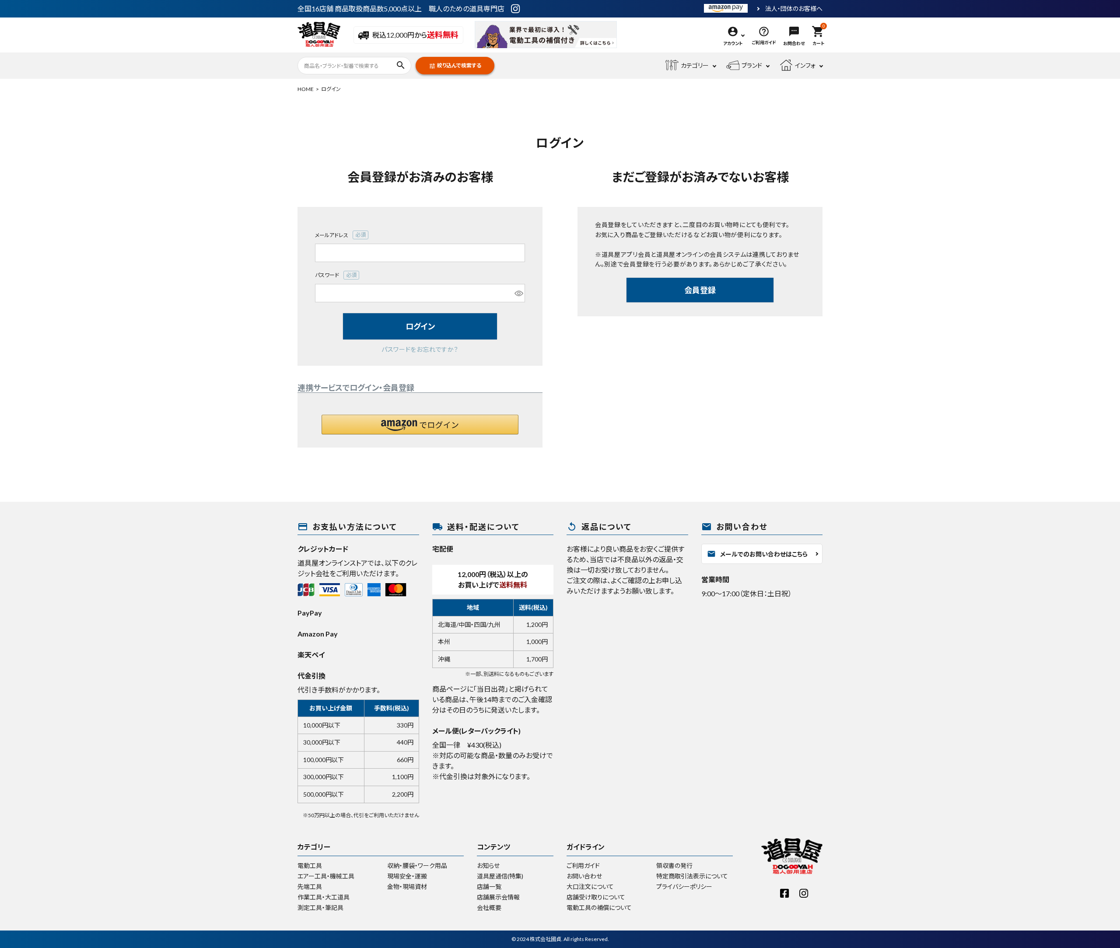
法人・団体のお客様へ (793, 9)
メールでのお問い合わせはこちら (757, 553)
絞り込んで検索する (455, 66)
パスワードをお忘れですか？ (420, 349)
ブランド (752, 65)
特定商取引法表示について (692, 876)
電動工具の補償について (599, 907)
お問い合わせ (584, 876)
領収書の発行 (674, 865)
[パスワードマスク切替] (518, 293)
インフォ (805, 65)
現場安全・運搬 (407, 876)
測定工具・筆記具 (320, 907)
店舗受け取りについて (596, 897)
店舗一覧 (489, 886)
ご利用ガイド (583, 865)
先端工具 (310, 886)
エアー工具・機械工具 (326, 876)
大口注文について (590, 886)
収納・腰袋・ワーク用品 (417, 865)
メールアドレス (341, 235)
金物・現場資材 (407, 886)
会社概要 (489, 907)
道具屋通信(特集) (500, 876)
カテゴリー (695, 65)
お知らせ (488, 865)
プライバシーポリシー (684, 886)
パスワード (336, 276)
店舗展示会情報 (498, 897)
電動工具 (310, 865)
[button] (420, 424)
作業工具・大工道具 (324, 897)
